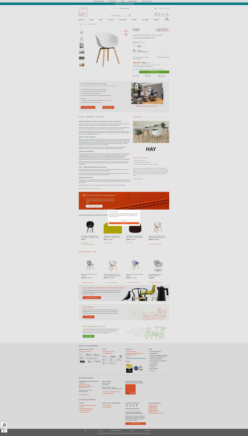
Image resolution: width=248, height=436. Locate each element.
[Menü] (6, 423)
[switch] (4, 431)
